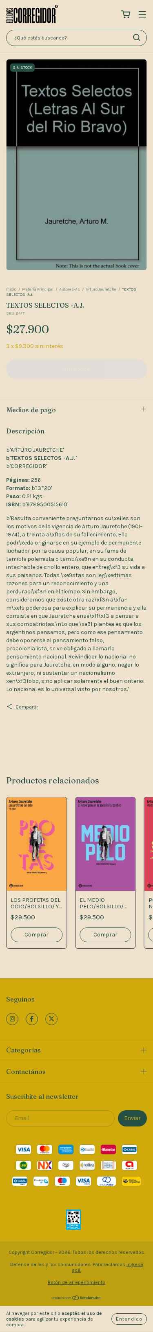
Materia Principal (37, 289)
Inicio (11, 289)
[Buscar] (136, 37)
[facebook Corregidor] (32, 1019)
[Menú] (142, 14)
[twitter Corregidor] (51, 1019)
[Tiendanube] (76, 1299)
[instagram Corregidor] (12, 1019)
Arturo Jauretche (101, 289)
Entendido (129, 1319)
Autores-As (69, 289)
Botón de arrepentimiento (76, 1282)
